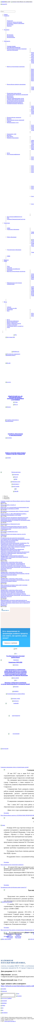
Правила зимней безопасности (8, 541)
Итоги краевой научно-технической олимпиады (12, 864)
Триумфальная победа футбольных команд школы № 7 (14, 887)
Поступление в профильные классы (9, 531)
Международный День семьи (7, 548)
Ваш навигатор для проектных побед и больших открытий (15, 511)
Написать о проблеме (10, 643)
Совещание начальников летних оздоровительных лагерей (14, 767)
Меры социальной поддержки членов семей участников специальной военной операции (14, 585)
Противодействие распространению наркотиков (12, 555)
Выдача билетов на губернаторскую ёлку (10, 524)
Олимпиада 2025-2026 (15, 662)
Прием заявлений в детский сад (8, 504)
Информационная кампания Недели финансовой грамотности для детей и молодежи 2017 (12, 550)
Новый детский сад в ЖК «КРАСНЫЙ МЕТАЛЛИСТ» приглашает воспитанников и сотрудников (13, 514)
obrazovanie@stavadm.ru (10, 1021)
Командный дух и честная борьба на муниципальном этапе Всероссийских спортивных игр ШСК (15, 508)
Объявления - (4, 559)
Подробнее (6, 813)
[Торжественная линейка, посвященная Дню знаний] (10, 937)
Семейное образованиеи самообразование (15, 434)
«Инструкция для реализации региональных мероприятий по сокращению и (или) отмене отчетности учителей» (15, 546)
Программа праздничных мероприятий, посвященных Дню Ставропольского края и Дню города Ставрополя (15, 543)
